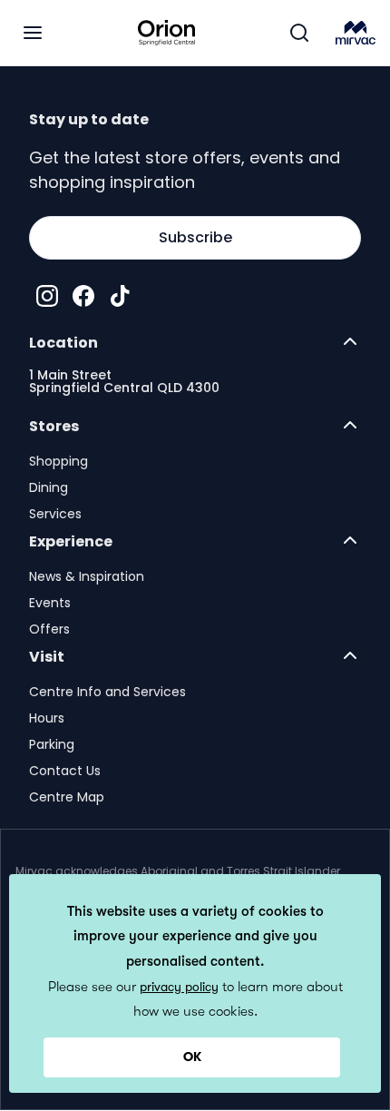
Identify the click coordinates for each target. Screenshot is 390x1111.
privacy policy (179, 986)
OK (192, 1056)
